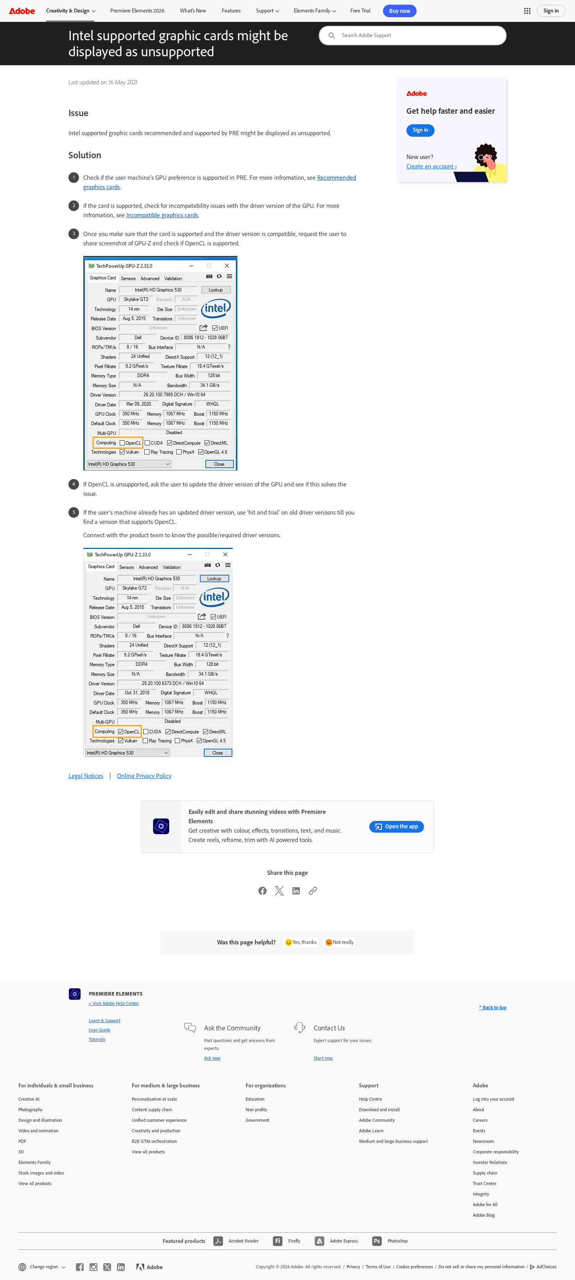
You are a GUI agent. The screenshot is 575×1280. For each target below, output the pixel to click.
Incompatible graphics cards (162, 215)
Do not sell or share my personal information (481, 1266)
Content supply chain (152, 1109)
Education (255, 1099)
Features (231, 10)
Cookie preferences (414, 1266)
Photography (30, 1109)
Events (479, 1130)
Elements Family (312, 10)
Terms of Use (378, 1266)
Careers (480, 1120)
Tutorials (97, 1039)
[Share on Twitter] (279, 893)
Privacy (353, 1266)
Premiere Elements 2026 (137, 10)
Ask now (212, 1058)
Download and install (379, 1109)
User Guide (99, 1030)
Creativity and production (156, 1130)
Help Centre (370, 1099)
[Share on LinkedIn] (296, 893)
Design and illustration (40, 1120)
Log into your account (493, 1099)
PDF (22, 1141)
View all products (35, 1183)
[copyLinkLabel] (313, 893)
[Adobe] (22, 10)
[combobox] (413, 35)
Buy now (399, 10)
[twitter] (107, 1267)
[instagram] (93, 1267)
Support (264, 10)
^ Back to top (493, 1007)
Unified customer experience (159, 1120)
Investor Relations (490, 1162)
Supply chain (485, 1173)
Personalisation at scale (154, 1099)
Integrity (481, 1194)
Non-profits (256, 1109)
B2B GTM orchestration (154, 1141)
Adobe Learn (371, 1130)
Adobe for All (485, 1204)
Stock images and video (41, 1173)
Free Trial (360, 10)
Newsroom (483, 1141)
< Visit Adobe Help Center (114, 1003)
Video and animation (38, 1130)
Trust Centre (484, 1183)
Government (258, 1120)
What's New (193, 10)
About (478, 1109)
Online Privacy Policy (144, 775)
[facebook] (80, 1267)
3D (21, 1152)
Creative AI (29, 1099)
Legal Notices (85, 775)
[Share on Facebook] (262, 893)
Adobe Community (377, 1120)
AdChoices (547, 1266)
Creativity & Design (68, 10)
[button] (527, 11)
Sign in (551, 10)
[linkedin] (121, 1267)
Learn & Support (104, 1020)
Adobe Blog (484, 1215)
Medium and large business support (393, 1141)
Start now (323, 1058)
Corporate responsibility (496, 1152)
